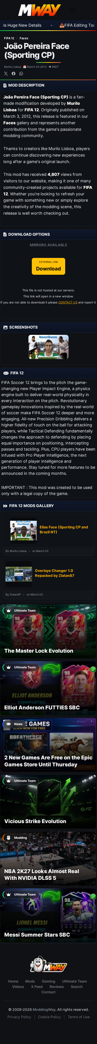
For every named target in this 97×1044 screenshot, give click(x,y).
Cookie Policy (49, 1017)
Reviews (57, 987)
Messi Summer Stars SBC (37, 934)
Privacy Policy (19, 1017)
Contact (48, 992)
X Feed (37, 987)
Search (77, 987)
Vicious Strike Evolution (35, 821)
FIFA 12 (9, 38)
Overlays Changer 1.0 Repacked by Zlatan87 (54, 573)
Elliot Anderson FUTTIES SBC (42, 707)
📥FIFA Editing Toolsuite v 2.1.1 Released (58, 25)
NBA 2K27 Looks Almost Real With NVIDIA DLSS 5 (41, 874)
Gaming (48, 981)
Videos (18, 987)
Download (48, 266)
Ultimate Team (74, 981)
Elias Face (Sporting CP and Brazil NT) (64, 529)
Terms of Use (79, 1017)
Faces (24, 38)
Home (13, 981)
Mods (30, 981)
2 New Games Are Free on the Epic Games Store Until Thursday (48, 760)
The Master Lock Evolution (38, 650)
